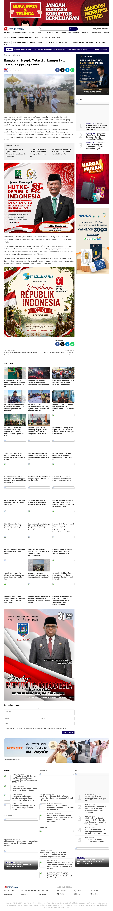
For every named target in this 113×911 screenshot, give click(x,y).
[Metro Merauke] (14, 29)
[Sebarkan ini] (57, 70)
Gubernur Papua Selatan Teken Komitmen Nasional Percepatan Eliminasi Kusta (62, 479)
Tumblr (62, 894)
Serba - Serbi (8, 839)
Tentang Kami (43, 891)
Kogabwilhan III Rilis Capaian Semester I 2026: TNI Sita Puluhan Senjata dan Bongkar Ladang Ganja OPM (63, 503)
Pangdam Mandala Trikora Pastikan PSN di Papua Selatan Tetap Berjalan (62, 551)
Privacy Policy (9, 891)
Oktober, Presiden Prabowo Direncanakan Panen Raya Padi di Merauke (96, 127)
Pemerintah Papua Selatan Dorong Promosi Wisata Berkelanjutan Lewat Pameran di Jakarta (15, 456)
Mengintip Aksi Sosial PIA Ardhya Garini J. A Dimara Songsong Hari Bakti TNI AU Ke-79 (62, 456)
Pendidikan (81, 857)
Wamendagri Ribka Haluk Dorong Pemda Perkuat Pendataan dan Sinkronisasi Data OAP (62, 576)
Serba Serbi (9, 816)
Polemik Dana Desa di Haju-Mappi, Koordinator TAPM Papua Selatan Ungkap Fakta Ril (38, 456)
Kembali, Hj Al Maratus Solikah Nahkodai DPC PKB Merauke (58, 352)
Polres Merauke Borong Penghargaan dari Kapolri (94, 840)
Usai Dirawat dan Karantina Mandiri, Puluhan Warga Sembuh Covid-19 (20, 352)
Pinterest (95, 891)
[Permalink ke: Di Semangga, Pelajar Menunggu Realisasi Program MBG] (21, 860)
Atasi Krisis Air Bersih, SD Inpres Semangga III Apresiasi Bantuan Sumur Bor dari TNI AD (14, 384)
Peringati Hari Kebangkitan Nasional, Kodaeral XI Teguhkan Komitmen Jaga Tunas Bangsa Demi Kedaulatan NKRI (62, 600)
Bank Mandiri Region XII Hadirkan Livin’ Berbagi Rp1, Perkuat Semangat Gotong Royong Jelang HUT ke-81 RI (24, 779)
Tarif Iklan (42, 894)
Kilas (8, 862)
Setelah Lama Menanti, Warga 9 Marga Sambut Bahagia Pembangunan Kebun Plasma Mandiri (39, 527)
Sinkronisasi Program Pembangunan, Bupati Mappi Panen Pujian (94, 147)
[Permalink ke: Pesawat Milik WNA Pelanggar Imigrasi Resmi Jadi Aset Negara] (15, 542)
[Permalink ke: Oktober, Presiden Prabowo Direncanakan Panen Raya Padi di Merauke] (92, 111)
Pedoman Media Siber (28, 891)
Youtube (95, 894)
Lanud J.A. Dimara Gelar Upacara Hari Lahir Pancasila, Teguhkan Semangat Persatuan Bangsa (38, 552)
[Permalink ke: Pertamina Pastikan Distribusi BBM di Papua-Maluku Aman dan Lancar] (15, 492)
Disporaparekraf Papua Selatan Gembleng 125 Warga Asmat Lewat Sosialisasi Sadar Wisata (14, 599)
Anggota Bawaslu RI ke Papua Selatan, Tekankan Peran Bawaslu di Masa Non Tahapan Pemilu (39, 599)
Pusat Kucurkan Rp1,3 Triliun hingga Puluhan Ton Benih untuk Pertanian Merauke (59, 876)
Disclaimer (8, 894)
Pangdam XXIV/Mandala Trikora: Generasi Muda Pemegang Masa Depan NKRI (38, 383)
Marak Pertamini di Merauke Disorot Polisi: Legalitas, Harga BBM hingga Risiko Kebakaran (95, 809)
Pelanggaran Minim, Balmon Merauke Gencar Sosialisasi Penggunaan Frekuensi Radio (23, 798)
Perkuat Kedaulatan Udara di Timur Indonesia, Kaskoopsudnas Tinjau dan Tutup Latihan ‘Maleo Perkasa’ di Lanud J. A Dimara (63, 528)
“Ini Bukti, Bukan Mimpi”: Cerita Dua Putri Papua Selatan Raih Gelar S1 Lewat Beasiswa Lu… (91, 861)
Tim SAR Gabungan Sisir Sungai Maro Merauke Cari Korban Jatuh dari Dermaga (38, 502)
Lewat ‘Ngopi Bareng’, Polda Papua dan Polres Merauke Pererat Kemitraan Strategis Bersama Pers (63, 431)
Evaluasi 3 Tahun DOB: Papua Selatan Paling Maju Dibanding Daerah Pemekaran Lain (63, 407)
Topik (13, 862)
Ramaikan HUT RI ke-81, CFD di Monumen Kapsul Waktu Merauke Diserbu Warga (61, 151)
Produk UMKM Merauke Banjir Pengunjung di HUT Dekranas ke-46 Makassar (39, 479)
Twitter (78, 891)
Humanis (43, 770)
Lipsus (79, 100)
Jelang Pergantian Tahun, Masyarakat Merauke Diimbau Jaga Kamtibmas (95, 137)
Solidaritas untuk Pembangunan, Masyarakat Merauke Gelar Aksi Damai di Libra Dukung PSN (38, 407)
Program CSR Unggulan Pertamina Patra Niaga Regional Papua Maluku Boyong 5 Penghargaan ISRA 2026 (14, 432)
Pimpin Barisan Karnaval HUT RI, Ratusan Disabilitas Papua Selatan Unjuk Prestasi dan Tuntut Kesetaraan (60, 818)
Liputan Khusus (91, 123)
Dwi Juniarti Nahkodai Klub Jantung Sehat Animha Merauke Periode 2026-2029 (95, 832)
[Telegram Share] (67, 70)
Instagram (79, 894)
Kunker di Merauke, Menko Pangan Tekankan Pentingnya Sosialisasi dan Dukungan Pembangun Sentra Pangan (60, 865)
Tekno (14, 774)
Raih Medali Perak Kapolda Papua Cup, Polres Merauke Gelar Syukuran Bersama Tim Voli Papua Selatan (95, 821)
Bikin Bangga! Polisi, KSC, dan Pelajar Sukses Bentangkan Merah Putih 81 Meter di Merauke (21, 843)
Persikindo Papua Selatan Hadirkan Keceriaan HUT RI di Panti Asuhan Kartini (60, 808)
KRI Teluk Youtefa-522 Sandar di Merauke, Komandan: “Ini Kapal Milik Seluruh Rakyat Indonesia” (14, 407)
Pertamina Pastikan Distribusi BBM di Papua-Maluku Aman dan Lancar (15, 502)
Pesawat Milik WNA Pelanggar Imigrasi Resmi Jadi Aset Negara (14, 551)
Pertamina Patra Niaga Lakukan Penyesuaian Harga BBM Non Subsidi (23, 808)
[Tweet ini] (62, 70)
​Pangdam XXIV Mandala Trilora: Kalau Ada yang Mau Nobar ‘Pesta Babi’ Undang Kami (14, 576)
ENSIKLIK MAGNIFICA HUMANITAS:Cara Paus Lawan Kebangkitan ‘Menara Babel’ (38, 575)
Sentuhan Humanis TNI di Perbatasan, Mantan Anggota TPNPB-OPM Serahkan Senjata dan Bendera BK (15, 480)
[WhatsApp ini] (72, 70)
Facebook (63, 891)
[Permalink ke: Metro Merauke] (6, 70)
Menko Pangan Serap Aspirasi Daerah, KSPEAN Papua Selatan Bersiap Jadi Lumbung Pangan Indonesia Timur (54, 855)
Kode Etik (24, 894)
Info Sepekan (51, 872)
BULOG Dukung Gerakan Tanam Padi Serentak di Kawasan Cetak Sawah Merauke (12, 527)
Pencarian (73, 29)
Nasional (44, 827)
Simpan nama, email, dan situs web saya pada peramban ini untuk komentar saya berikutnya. (36, 728)
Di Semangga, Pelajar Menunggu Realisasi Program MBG (18, 865)
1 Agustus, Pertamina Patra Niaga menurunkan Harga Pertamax (24, 789)
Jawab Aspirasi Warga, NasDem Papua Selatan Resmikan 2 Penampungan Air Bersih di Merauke (56, 798)
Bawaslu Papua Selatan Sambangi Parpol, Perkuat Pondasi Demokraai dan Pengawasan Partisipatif (37, 431)
